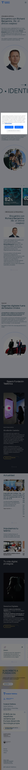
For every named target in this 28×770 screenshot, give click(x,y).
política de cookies (8, 123)
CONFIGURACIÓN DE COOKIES (14, 130)
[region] (14, 123)
